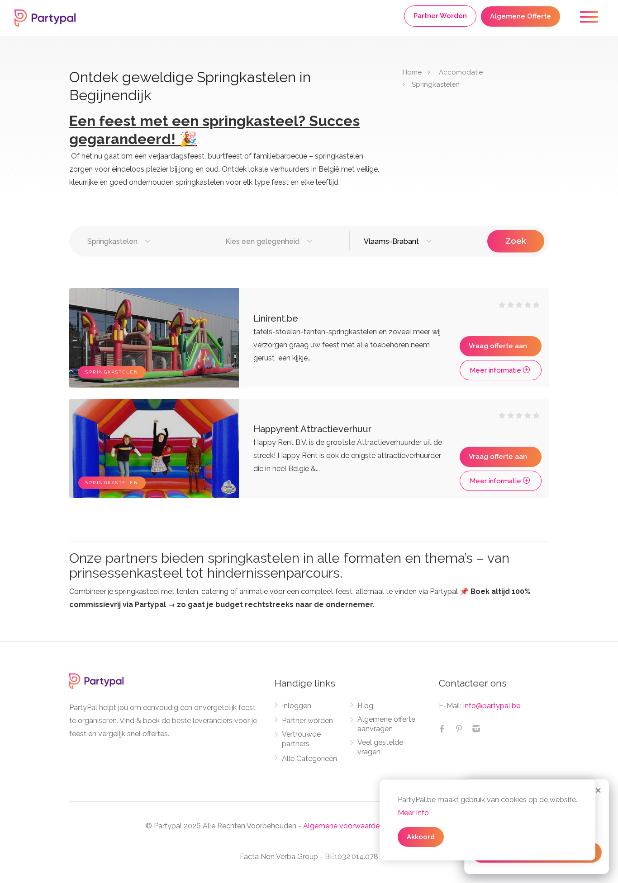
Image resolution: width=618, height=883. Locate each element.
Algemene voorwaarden (343, 826)
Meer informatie (496, 370)
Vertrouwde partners (301, 739)
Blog (365, 705)
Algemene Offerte (520, 16)
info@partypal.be (491, 705)
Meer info (413, 812)
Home (412, 72)
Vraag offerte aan (498, 346)
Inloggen (296, 705)
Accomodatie (461, 72)
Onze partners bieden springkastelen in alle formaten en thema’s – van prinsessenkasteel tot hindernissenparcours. (289, 565)
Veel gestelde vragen (380, 747)
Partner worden (307, 720)
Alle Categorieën (309, 758)
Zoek (515, 241)
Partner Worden (440, 16)
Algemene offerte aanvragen (386, 724)
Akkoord (421, 837)
